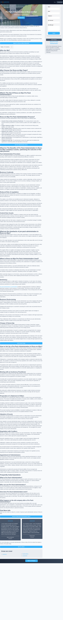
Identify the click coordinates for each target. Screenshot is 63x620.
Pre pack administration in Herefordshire (8, 286)
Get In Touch (54, 39)
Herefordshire (25, 553)
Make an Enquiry (31, 560)
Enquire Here (21, 17)
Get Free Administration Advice (21, 144)
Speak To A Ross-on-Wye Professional (21, 43)
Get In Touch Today (21, 343)
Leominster (24, 555)
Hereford (4, 554)
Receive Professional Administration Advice (21, 516)
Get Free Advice (21, 546)
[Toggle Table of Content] (11, 47)
